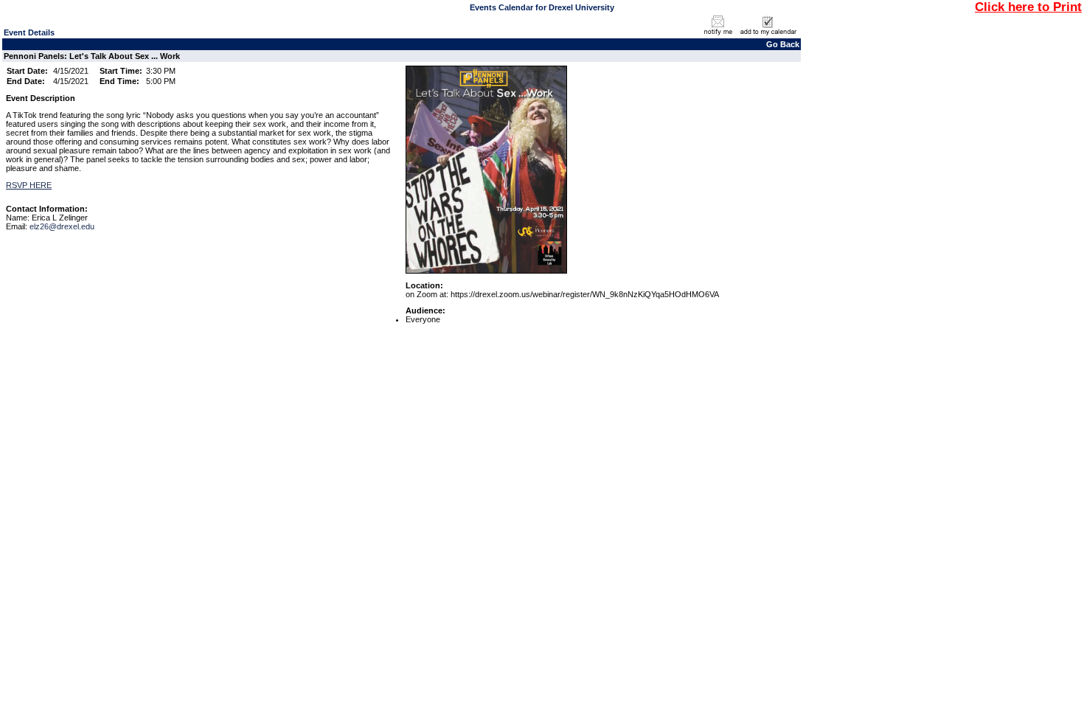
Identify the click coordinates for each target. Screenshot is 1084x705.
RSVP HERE (29, 185)
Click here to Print (1028, 6)
